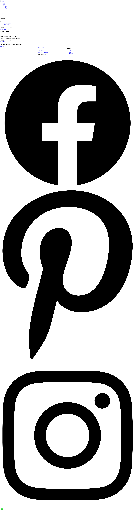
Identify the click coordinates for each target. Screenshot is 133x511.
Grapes (6, 8)
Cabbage (6, 12)
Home (3, 3)
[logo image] (3, 21)
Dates (5, 7)
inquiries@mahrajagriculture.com (43, 52)
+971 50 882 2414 (6, 24)
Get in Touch (2, 46)
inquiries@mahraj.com (7, 23)
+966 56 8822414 (40, 50)
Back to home (2, 41)
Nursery (3, 13)
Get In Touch (71, 53)
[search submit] (11, 27)
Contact (3, 14)
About (3, 4)
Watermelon (7, 10)
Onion (6, 6)
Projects (70, 51)
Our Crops (4, 5)
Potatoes (6, 9)
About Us (70, 52)
